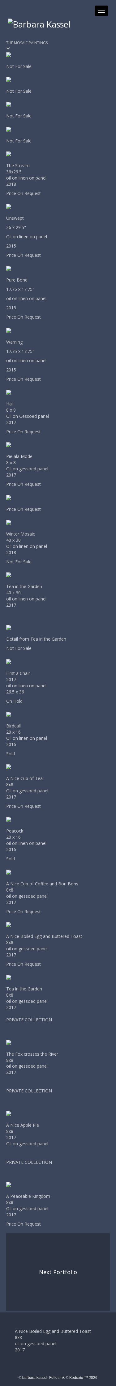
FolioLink (57, 1377)
